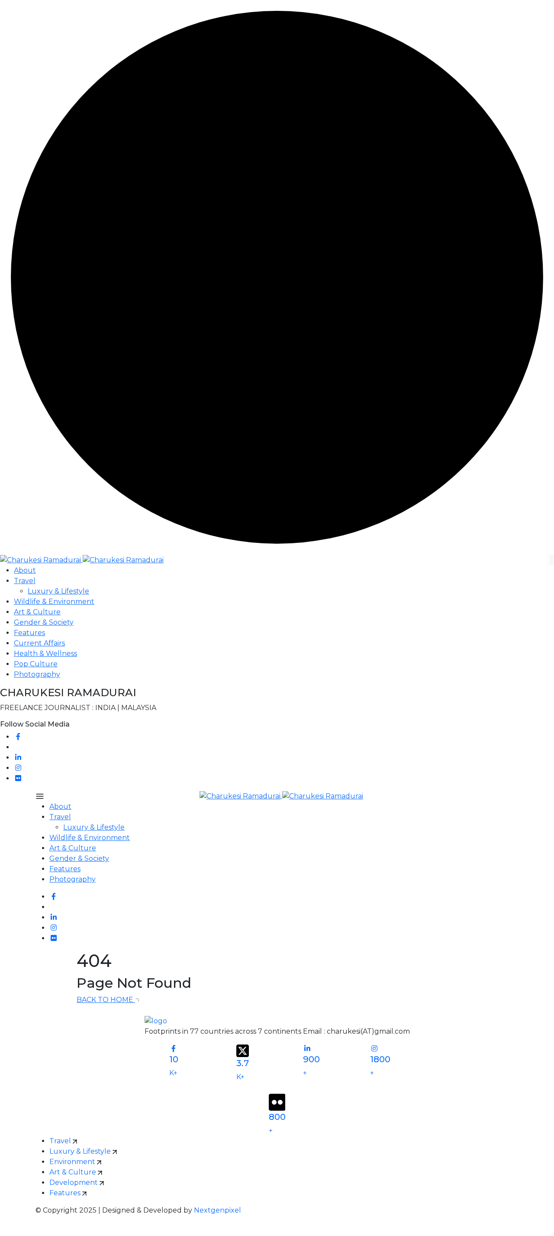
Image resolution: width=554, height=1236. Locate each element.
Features (29, 633)
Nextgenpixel (217, 1210)
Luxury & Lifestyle (58, 591)
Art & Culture (37, 612)
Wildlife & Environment (54, 601)
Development (74, 1182)
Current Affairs (39, 643)
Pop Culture (36, 664)
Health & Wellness (45, 653)
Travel (24, 581)
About (25, 570)
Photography (37, 674)
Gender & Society (44, 622)
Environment (73, 1162)
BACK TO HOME (106, 1000)
